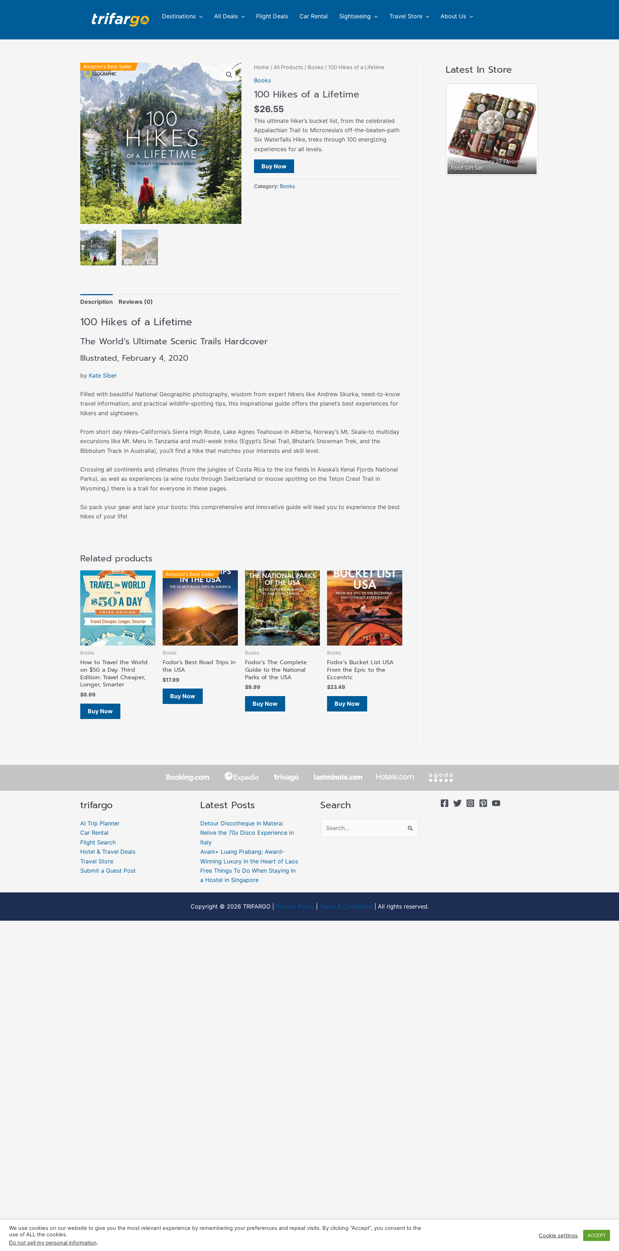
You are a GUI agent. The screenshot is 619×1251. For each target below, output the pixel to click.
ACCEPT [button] (596, 1235)
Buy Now (274, 166)
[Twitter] (457, 803)
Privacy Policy (295, 906)
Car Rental (313, 16)
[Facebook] (444, 803)
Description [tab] (96, 301)
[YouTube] (496, 803)
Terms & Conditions (346, 906)
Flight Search (98, 842)
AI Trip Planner (100, 823)
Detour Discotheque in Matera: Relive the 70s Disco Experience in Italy (247, 833)
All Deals (226, 16)
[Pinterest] (483, 803)
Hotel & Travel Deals (107, 851)
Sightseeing (355, 16)
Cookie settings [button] (558, 1235)
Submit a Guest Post (108, 870)
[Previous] (461, 130)
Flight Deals (272, 16)
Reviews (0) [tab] (136, 301)
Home (261, 67)
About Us (453, 16)
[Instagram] (470, 803)
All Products (288, 67)
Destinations (179, 16)
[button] (199, 16)
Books (315, 67)
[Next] (523, 130)
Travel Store (405, 16)
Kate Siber (103, 375)
